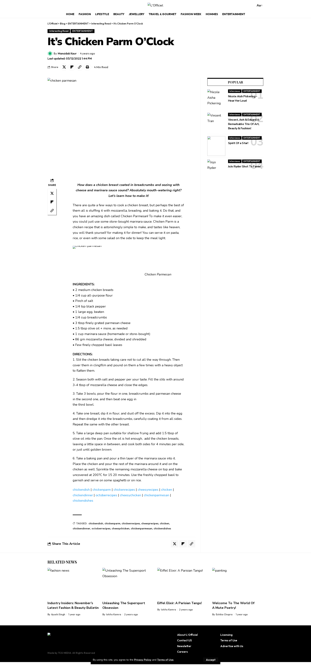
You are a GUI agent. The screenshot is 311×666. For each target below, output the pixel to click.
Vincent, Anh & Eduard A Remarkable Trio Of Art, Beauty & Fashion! (243, 124)
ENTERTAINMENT (82, 31)
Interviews (234, 91)
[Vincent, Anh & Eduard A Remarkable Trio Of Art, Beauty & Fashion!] (216, 123)
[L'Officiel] (155, 5)
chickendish (81, 489)
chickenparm (102, 489)
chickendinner (83, 495)
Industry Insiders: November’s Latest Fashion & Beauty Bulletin (73, 605)
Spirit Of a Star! (238, 143)
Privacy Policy (142, 660)
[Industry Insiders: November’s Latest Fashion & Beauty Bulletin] (73, 583)
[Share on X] (64, 67)
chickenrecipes (124, 489)
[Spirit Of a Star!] (216, 146)
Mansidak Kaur (67, 53)
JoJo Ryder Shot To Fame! (244, 166)
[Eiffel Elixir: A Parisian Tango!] (183, 583)
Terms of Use (165, 660)
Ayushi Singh (58, 614)
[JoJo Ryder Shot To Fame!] (216, 169)
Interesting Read (58, 31)
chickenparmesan (156, 495)
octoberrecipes (106, 495)
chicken (166, 489)
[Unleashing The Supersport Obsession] (128, 583)
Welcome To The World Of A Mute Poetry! (233, 605)
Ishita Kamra (113, 614)
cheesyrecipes (148, 489)
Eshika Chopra (224, 614)
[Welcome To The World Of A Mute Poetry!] (237, 583)
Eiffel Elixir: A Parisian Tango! (179, 603)
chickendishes (83, 500)
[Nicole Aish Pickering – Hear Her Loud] (216, 99)
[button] (210, 660)
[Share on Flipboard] (71, 67)
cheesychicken (130, 495)
